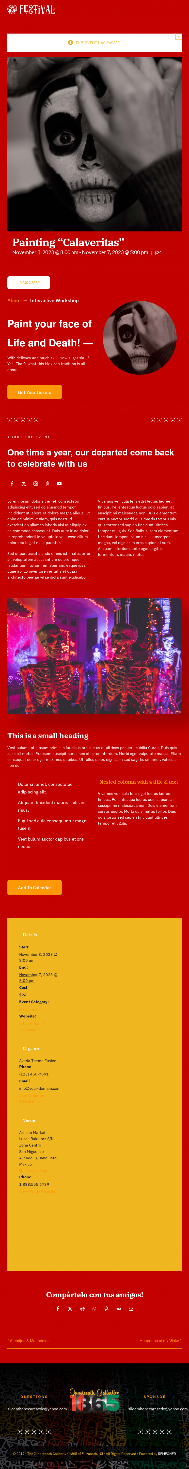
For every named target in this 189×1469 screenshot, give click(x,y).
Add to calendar (34, 887)
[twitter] (24, 483)
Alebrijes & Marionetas (29, 1340)
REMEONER (167, 1453)
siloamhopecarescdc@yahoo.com (37, 1408)
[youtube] (59, 483)
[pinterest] (47, 483)
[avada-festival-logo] (31, 6)
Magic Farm (29, 1009)
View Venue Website (37, 1191)
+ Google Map (35, 1170)
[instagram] (35, 483)
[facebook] (12, 483)
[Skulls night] (94, 600)
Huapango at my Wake (159, 1340)
